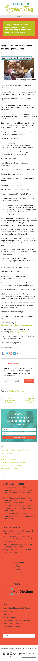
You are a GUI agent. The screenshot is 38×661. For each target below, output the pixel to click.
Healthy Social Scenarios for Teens (14, 450)
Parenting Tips (7, 453)
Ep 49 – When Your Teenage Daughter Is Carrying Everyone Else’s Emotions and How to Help (19, 508)
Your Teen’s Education (9, 469)
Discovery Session (18, 332)
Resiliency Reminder (17, 391)
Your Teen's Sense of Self (11, 465)
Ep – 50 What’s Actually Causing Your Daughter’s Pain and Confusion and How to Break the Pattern (17, 500)
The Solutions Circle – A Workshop (14, 462)
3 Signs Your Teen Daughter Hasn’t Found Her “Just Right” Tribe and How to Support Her (18, 538)
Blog (19, 569)
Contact (19, 572)
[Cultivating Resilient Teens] (19, 7)
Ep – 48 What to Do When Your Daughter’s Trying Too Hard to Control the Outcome (19, 516)
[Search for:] (19, 474)
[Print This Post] (1, 53)
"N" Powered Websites (29, 657)
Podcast (4, 456)
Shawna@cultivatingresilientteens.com (17, 325)
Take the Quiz (19, 575)
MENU (19, 16)
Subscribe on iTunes (28, 653)
